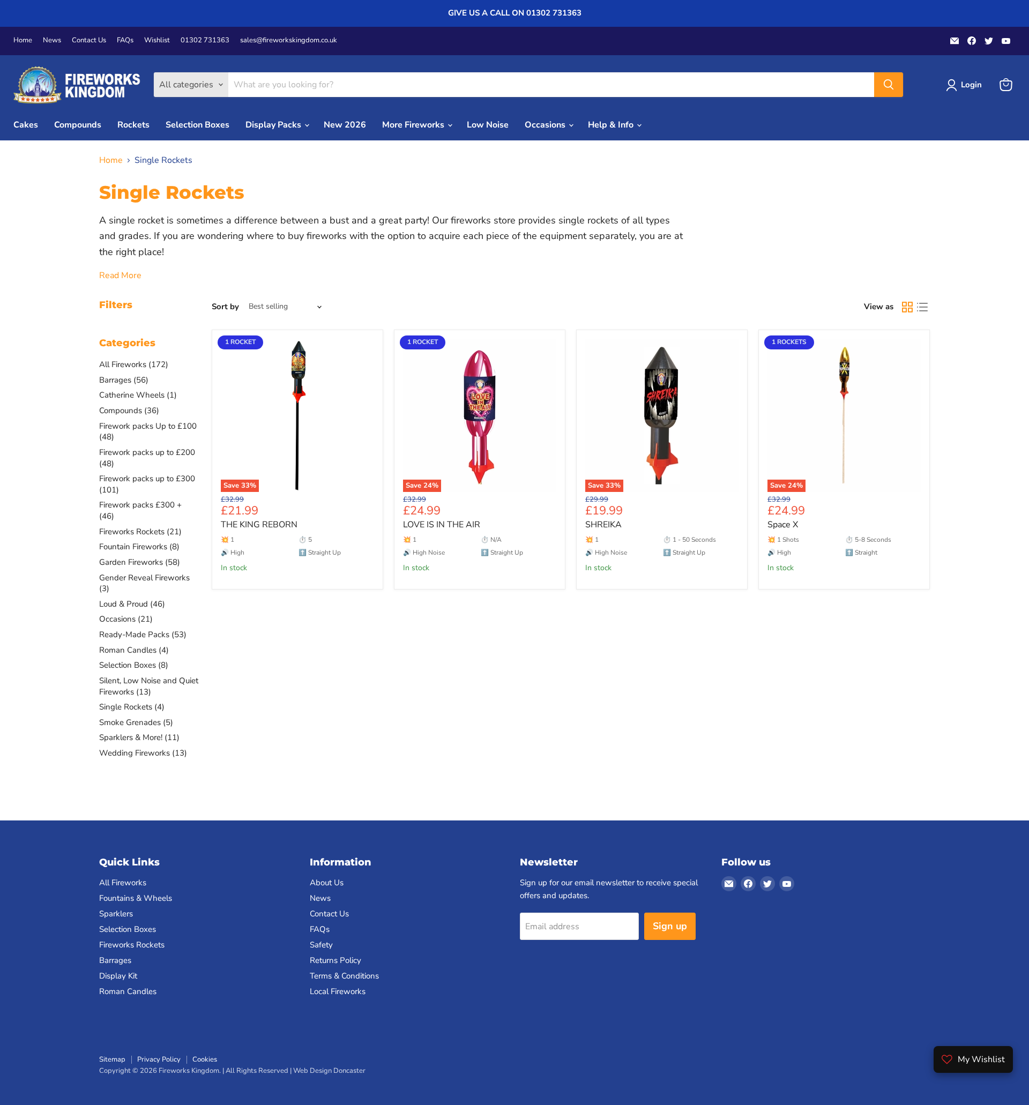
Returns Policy (335, 960)
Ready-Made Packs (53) (143, 634)
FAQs (125, 40)
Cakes (25, 125)
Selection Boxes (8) (133, 665)
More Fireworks (414, 125)
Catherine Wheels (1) (138, 395)
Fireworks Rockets (132, 944)
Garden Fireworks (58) (139, 562)
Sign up (670, 926)
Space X (782, 525)
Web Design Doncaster (329, 1071)
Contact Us (89, 40)
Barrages (115, 960)
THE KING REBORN (259, 525)
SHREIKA (603, 525)
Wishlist (157, 40)
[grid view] (907, 307)
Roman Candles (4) (134, 650)
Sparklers (116, 913)
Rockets (133, 125)
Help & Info (612, 125)
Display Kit (118, 975)
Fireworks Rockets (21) (140, 531)
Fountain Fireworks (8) (139, 546)
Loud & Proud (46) (132, 604)
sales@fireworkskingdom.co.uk (288, 40)
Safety (321, 944)
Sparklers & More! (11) (139, 737)
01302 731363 (205, 40)
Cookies (204, 1059)
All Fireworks (122, 882)
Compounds (77, 125)
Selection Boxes (197, 125)
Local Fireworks (338, 991)
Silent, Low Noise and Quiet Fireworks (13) (148, 686)
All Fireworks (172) (133, 364)
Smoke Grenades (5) (136, 722)
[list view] (922, 307)
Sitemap (112, 1059)
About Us (327, 882)
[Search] (888, 84)
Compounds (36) (129, 410)
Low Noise (488, 125)
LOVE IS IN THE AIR (441, 525)
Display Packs (274, 125)
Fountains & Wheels (135, 898)
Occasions (546, 125)
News (52, 40)
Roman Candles (127, 991)
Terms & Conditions (344, 975)
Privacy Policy (159, 1059)
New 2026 (345, 125)
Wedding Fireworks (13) (143, 753)
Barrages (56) (123, 380)
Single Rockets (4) (132, 706)
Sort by (225, 306)
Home (22, 40)
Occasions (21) (126, 619)
